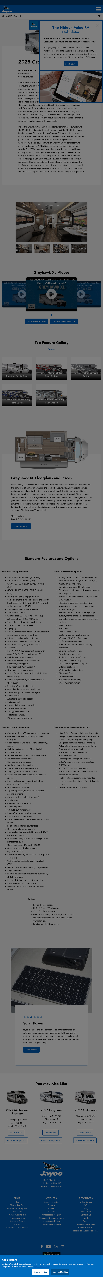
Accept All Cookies (60, 1272)
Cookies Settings (40, 1272)
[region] (51, 1266)
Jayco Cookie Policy (42, 1267)
